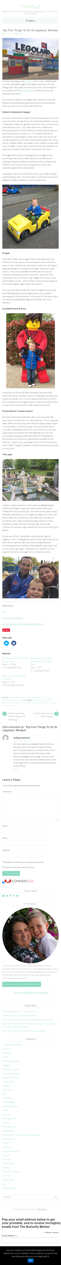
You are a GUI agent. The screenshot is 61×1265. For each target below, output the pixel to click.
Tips (4, 1184)
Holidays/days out (36, 697)
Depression (7, 1090)
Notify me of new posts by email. (19, 867)
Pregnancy (7, 1147)
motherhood (8, 703)
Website (6, 850)
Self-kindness (8, 1180)
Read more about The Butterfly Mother (21, 984)
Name (5, 826)
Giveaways (7, 1098)
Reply (15, 769)
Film (4, 1094)
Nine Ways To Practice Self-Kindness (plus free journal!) (27, 1019)
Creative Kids (8, 1081)
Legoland (29, 81)
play (17, 703)
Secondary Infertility (11, 1171)
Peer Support (8, 1139)
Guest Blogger (8, 1102)
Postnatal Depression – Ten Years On (19, 1011)
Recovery (6, 1159)
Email (4, 838)
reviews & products (40, 703)
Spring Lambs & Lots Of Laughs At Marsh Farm (22, 624)
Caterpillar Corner (10, 1077)
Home (5, 1110)
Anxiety (5, 1057)
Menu (32, 20)
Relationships (8, 1163)
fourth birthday (27, 90)
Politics (5, 1143)
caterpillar (38, 700)
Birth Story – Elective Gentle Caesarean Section (24, 1031)
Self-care (6, 1176)
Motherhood (8, 700)
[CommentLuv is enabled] (18, 882)
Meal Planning (8, 1126)
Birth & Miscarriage (10, 1061)
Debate (5, 1085)
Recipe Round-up (10, 1151)
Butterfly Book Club (11, 1073)
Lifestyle (49, 697)
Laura (20, 33)
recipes (5, 1155)
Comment (6, 791)
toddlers (54, 703)
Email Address (9, 1235)
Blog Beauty (42, 1209)
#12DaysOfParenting (11, 1044)
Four (4, 612)
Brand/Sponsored (19, 697)
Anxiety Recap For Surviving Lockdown (19, 1015)
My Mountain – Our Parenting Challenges (20, 1135)
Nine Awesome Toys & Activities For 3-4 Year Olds (41, 661)
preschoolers (25, 703)
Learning (6, 1114)
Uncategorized (9, 1188)
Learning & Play (9, 1118)
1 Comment (9, 705)
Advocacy (6, 1053)
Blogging (6, 1065)
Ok (30, 1261)
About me (6, 1049)
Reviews (18, 700)
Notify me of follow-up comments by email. (24, 862)
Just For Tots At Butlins (12, 618)
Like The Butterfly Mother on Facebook (30, 992)
